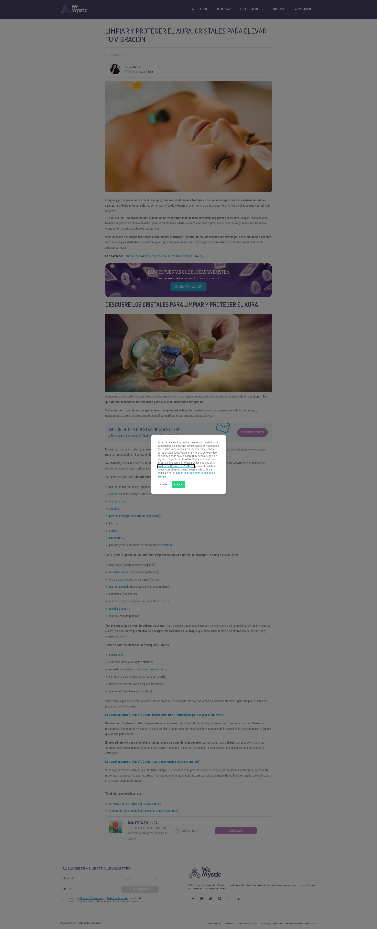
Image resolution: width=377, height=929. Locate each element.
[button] (164, 484)
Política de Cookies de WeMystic (176, 466)
